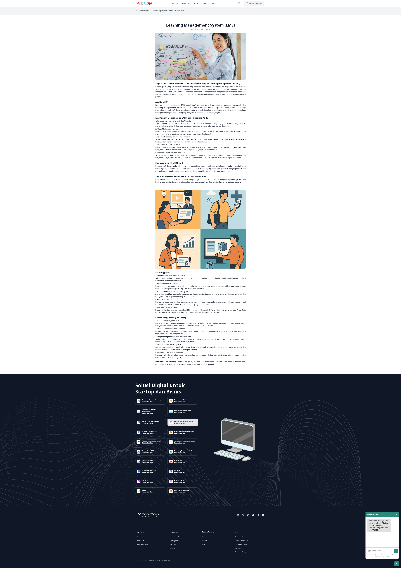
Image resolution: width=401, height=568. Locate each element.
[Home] (136, 10)
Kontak (203, 3)
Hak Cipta (238, 548)
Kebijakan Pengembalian (243, 552)
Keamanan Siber (143, 544)
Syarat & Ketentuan (241, 541)
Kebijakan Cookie (241, 544)
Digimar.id (386, 557)
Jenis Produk (145, 10)
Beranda (175, 3)
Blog (203, 544)
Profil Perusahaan (176, 537)
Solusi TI (140, 537)
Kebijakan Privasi (241, 537)
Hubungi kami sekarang (165, 362)
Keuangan (140, 541)
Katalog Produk (175, 541)
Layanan (184, 3)
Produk (195, 3)
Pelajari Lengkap (147, 402)
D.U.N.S (172, 548)
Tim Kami (212, 3)
